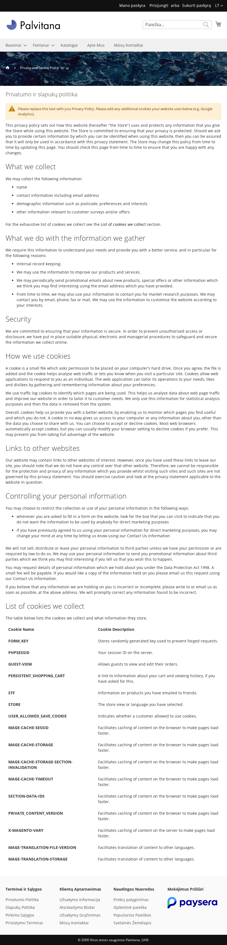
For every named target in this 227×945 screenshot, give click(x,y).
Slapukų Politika (20, 907)
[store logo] (33, 25)
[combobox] (177, 24)
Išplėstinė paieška (130, 907)
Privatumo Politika (22, 899)
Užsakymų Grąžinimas (80, 915)
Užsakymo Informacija (80, 899)
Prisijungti (158, 5)
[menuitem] (14, 45)
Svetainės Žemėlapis (132, 922)
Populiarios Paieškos (132, 915)
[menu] (113, 45)
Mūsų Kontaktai (74, 922)
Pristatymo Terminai (24, 922)
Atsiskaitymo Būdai (77, 907)
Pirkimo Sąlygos (20, 915)
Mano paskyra (132, 5)
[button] (219, 6)
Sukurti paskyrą (196, 5)
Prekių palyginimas (131, 899)
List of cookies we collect (123, 224)
